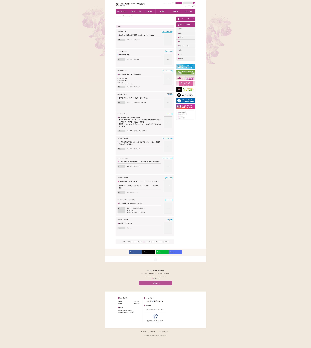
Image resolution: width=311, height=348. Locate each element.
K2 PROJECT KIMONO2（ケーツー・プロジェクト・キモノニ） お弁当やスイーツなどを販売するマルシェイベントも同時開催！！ (139, 184)
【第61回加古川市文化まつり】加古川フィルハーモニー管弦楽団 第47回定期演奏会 (139, 143)
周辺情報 (181, 116)
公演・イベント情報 (136, 11)
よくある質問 (182, 118)
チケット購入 (148, 11)
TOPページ (118, 15)
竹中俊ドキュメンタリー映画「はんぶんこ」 (133, 98)
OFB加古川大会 (124, 55)
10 (156, 241)
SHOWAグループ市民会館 (130, 4)
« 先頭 (128, 241)
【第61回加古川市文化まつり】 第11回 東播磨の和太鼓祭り (139, 161)
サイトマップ (144, 331)
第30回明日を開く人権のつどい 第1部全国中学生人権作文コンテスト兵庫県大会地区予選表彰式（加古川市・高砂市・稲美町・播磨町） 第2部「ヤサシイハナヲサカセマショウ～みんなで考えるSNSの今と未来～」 (140, 122)
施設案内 (162, 11)
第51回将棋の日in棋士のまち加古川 (130, 203)
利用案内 (175, 11)
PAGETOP (155, 259)
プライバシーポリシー (163, 331)
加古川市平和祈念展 (125, 223)
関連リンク (152, 331)
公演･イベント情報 (126, 15)
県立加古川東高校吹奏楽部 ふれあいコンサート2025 (136, 35)
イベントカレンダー (122, 11)
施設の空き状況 (182, 112)
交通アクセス (188, 11)
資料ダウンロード (183, 114)
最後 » (166, 241)
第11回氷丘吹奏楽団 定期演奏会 (130, 74)
